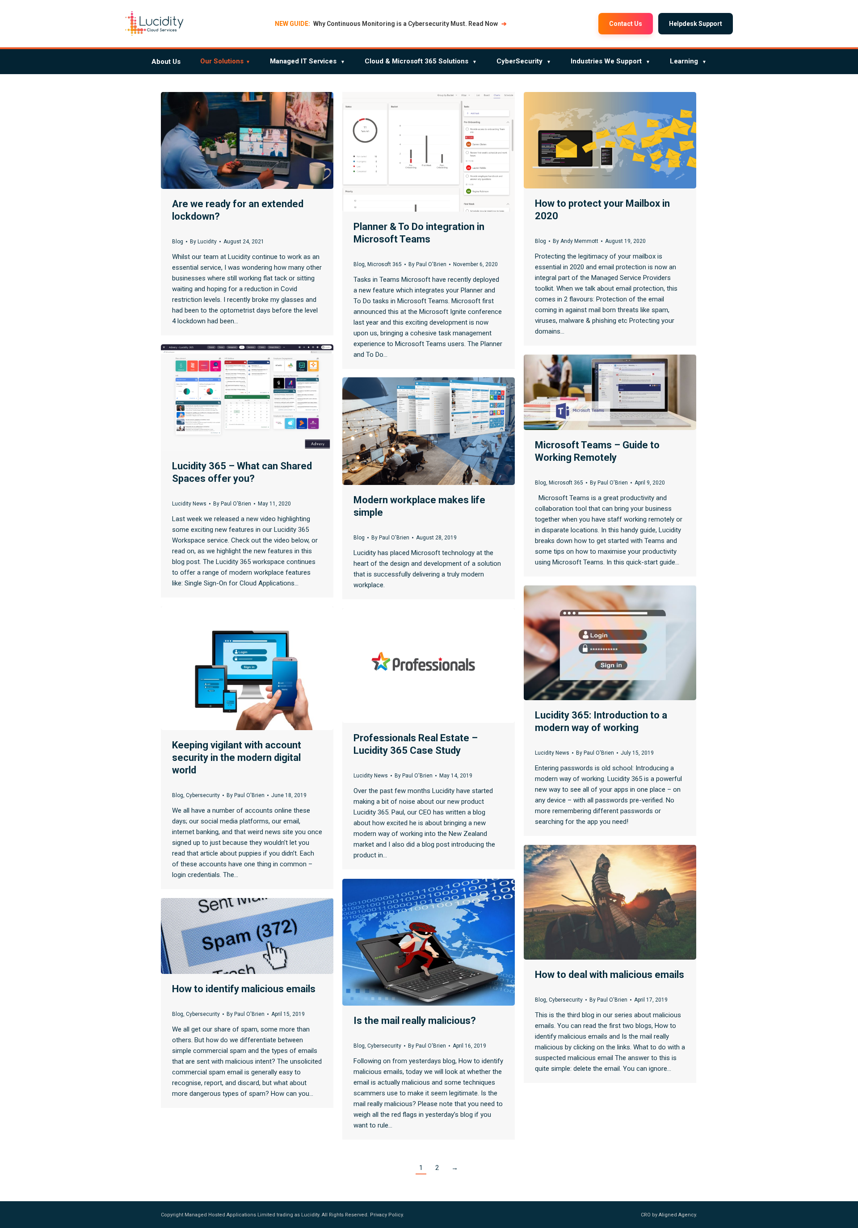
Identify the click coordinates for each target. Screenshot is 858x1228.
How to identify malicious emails (243, 988)
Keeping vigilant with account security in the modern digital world (236, 757)
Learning (688, 61)
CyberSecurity (523, 61)
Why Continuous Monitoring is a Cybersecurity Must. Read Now (391, 23)
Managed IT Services (307, 61)
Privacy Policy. (387, 1215)
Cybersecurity (203, 795)
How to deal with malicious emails (609, 974)
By (203, 241)
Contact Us (625, 23)
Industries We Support (610, 61)
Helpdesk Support (695, 23)
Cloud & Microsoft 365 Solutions (421, 61)
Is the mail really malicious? (414, 1020)
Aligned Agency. (678, 1215)
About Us (166, 62)
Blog (177, 241)
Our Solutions (225, 61)
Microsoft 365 (384, 264)
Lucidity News (189, 504)
